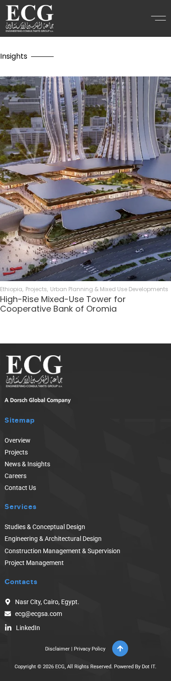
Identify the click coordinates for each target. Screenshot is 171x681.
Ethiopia (11, 289)
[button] (158, 18)
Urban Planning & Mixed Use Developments (109, 289)
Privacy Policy (89, 649)
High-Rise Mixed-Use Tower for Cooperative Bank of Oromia (63, 303)
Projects (36, 289)
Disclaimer (57, 649)
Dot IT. (149, 667)
